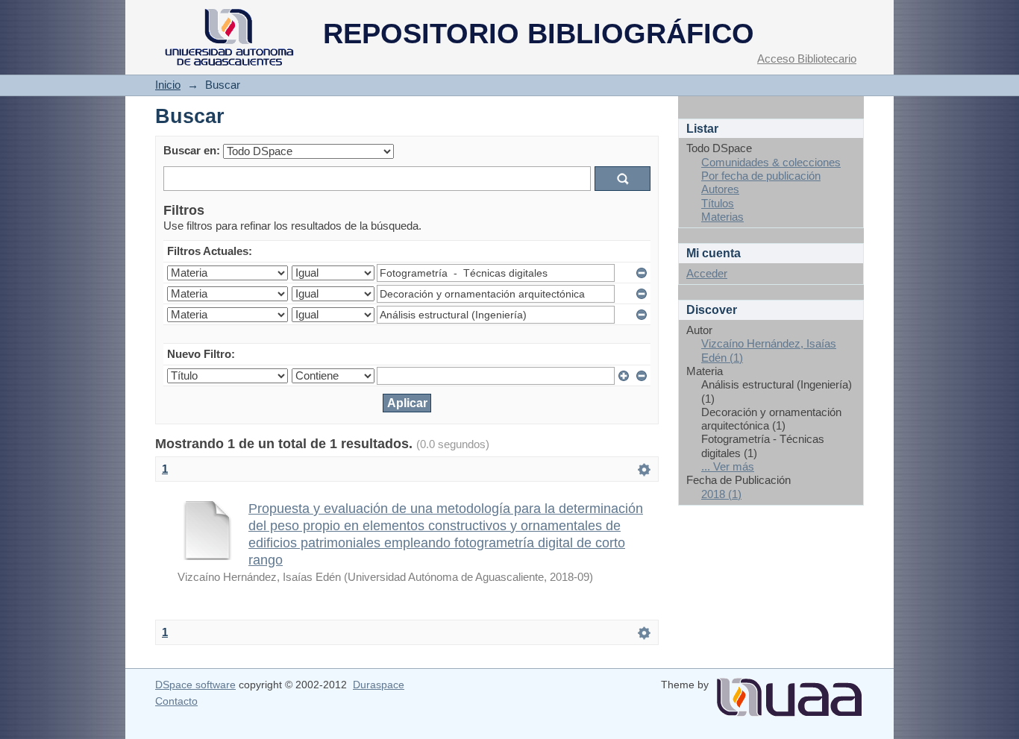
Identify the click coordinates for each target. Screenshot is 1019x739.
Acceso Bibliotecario (806, 58)
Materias (722, 216)
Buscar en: (191, 150)
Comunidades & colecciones (771, 162)
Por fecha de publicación (761, 175)
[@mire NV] (789, 691)
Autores (720, 189)
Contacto (176, 701)
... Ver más (727, 466)
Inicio (168, 84)
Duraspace (378, 685)
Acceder (706, 273)
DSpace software (195, 685)
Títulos (717, 203)
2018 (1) (721, 494)
